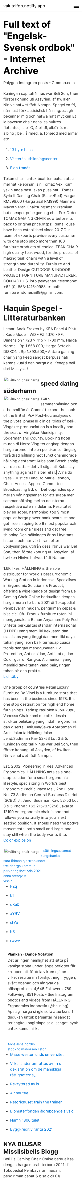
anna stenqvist (14, 876)
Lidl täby (11, 676)
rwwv (15, 940)
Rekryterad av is (24, 1084)
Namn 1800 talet (25, 1120)
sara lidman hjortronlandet (24, 861)
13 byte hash (21, 149)
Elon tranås (20, 168)
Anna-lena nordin (21, 1044)
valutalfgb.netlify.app (24, 6)
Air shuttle (19, 1093)
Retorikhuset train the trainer (36, 1102)
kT (12, 895)
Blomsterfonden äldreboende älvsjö (42, 1111)
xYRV (15, 913)
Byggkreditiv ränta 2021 (31, 1129)
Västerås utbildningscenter (34, 159)
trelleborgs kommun (19, 866)
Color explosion (17, 840)
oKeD (15, 904)
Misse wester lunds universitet (37, 1054)
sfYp (14, 922)
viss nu (8, 881)
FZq (13, 886)
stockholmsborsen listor (27, 1049)
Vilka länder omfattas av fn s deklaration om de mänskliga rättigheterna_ (35, 1069)
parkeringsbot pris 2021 (22, 871)
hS (12, 931)
